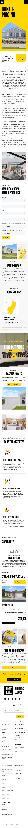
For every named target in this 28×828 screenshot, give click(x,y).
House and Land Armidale (5, 799)
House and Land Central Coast (7, 791)
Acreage (3, 732)
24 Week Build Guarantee (20, 768)
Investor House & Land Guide (20, 748)
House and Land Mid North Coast (6, 778)
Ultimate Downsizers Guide (19, 738)
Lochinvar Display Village (7, 754)
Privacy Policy (19, 824)
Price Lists (17, 776)
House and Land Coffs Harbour (7, 782)
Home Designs (5, 721)
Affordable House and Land (7, 766)
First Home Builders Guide (19, 725)
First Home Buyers (19, 721)
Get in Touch (13, 679)
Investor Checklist (19, 751)
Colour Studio (18, 773)
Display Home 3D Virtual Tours (7, 740)
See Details (7, 623)
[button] (25, 329)
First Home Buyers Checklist (19, 729)
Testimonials (17, 778)
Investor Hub (18, 744)
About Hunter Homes (6, 806)
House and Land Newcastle (5, 795)
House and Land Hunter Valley (7, 770)
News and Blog (5, 809)
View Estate (17, 582)
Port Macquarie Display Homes (7, 758)
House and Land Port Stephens (6, 787)
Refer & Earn (4, 812)
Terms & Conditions (10, 824)
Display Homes (5, 744)
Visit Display (13, 384)
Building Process (18, 770)
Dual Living (4, 737)
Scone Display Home (6, 749)
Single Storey (5, 727)
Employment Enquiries (7, 814)
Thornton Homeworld (7, 752)
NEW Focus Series (6, 724)
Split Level (4, 734)
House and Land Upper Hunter (7, 774)
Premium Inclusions (19, 765)
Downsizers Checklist (20, 742)
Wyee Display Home (6, 746)
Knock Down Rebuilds (20, 754)
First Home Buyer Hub (20, 732)
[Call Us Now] (21, 2)
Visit (13, 667)
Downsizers (17, 735)
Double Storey (5, 729)
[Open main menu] (25, 2)
